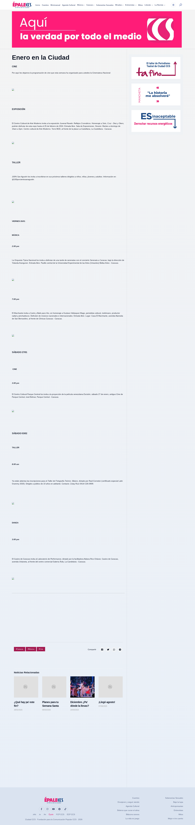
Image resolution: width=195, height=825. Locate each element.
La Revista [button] (159, 5)
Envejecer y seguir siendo (128, 802)
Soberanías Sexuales (104, 5)
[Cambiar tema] (173, 4)
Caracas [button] (89, 5)
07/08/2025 (103, 706)
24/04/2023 (74, 710)
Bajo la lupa (178, 802)
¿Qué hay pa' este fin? (24, 704)
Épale (51, 814)
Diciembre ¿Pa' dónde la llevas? (79, 704)
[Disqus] (68, 746)
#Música (31, 649)
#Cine (41, 649)
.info (34, 814)
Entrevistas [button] (130, 5)
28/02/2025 (18, 710)
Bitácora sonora (132, 814)
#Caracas (19, 649)
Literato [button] (148, 5)
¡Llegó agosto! (107, 702)
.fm (44, 814)
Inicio (37, 5)
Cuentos (45, 5)
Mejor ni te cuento (175, 818)
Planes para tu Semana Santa (50, 704)
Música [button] (80, 5)
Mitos (140, 5)
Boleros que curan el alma (128, 810)
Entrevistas (178, 810)
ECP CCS (71, 814)
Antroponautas (177, 806)
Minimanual (55, 5)
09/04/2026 (46, 710)
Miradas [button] (118, 5)
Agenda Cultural (68, 5)
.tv (40, 814)
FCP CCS (60, 814)
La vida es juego (132, 818)
